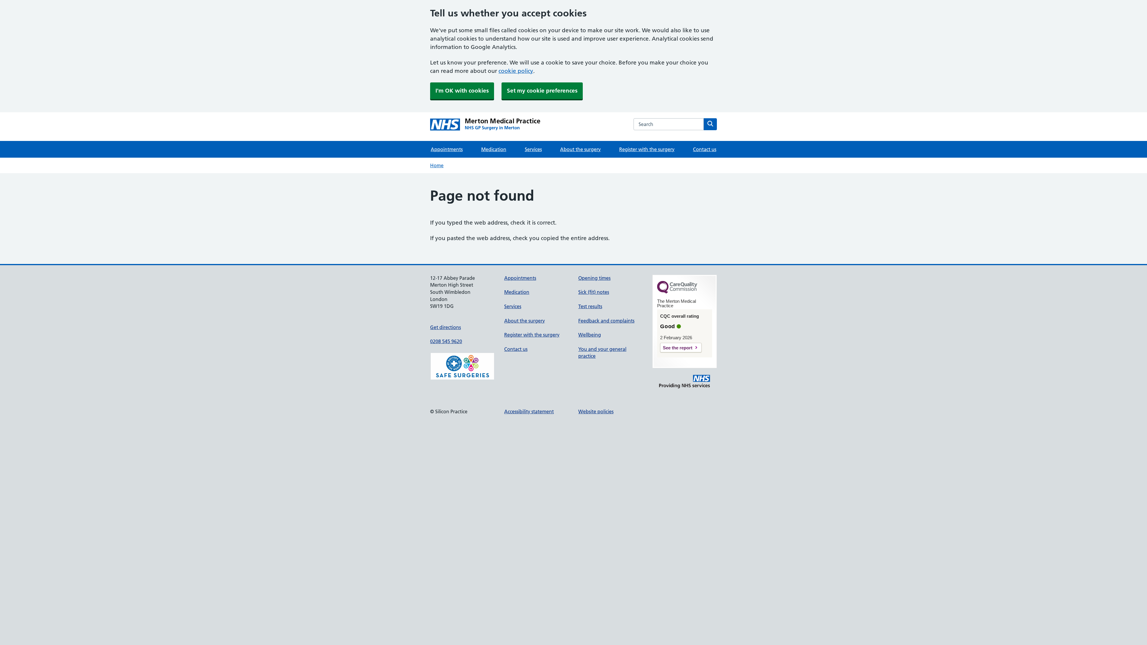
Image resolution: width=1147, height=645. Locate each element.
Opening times (594, 278)
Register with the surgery (646, 149)
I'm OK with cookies (462, 90)
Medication (493, 149)
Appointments (447, 149)
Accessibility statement (529, 411)
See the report (677, 347)
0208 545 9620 (446, 341)
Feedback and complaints (606, 321)
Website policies (596, 411)
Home (437, 165)
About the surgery (580, 149)
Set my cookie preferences (542, 90)
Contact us (704, 149)
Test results (590, 306)
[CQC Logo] (677, 292)
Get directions (445, 327)
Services (533, 149)
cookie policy (516, 70)
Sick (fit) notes (593, 292)
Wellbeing (589, 335)
